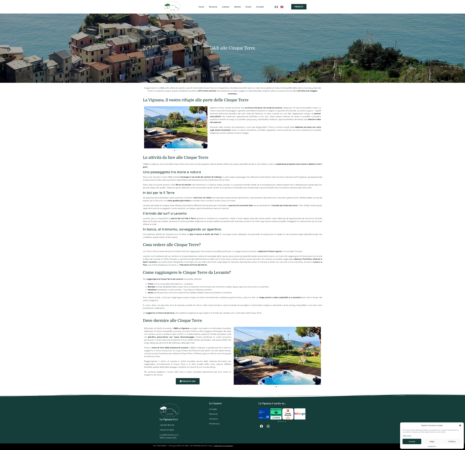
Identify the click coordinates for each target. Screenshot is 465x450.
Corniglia (213, 409)
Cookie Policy (432, 446)
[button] (460, 425)
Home (201, 7)
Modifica (452, 441)
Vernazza (213, 419)
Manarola (213, 414)
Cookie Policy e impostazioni (223, 446)
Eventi (248, 7)
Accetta (412, 441)
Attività (237, 7)
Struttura (213, 7)
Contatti (260, 7)
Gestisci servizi (407, 435)
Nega (432, 441)
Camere (225, 7)
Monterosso (214, 423)
